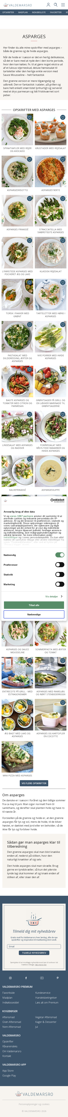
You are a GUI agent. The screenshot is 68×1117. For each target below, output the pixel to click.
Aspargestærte (50, 190)
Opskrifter (8, 12)
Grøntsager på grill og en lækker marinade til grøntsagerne (50, 403)
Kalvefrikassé (17, 489)
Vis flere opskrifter (34, 783)
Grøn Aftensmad (11, 1022)
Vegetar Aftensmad (46, 1017)
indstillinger (11, 537)
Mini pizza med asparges (17, 775)
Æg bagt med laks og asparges (17, 735)
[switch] (59, 564)
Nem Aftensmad (11, 1027)
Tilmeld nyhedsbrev (34, 952)
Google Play (9, 1075)
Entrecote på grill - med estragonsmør (17, 693)
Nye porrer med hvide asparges (50, 357)
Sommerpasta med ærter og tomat (50, 651)
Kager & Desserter (45, 1022)
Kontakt (6, 1056)
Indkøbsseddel (10, 1002)
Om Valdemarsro (11, 1051)
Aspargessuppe (51, 489)
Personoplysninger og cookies (34, 1104)
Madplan (23, 12)
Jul (36, 1027)
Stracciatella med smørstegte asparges (50, 231)
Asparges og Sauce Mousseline (17, 651)
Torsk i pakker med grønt (17, 315)
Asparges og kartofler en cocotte (51, 735)
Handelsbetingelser (46, 997)
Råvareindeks (9, 1046)
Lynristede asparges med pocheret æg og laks (17, 273)
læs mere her (41, 964)
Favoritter (56, 12)
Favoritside (8, 992)
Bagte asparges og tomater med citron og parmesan (17, 403)
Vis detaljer (51, 596)
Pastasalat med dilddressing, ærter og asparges (17, 358)
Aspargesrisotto (17, 190)
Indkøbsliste (39, 12)
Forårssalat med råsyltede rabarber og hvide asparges (50, 448)
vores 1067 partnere (21, 516)
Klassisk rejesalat (51, 271)
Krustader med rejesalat (50, 148)
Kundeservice (42, 992)
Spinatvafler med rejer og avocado (17, 149)
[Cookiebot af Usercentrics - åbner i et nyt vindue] (50, 500)
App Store (8, 1070)
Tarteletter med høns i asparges (50, 315)
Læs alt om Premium (46, 1002)
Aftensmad (8, 1017)
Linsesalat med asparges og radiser (17, 446)
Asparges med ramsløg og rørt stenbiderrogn (50, 693)
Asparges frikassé (17, 229)
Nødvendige (34, 614)
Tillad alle (34, 605)
